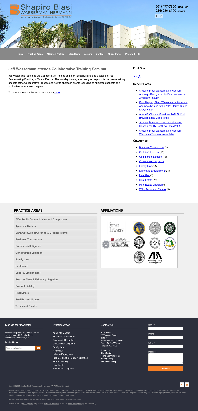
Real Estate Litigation (151, 184)
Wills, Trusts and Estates (152, 189)
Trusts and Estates (26, 306)
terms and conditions (51, 403)
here (57, 92)
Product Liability (25, 286)
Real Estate (145, 180)
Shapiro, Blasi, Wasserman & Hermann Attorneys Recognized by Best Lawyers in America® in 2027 (162, 94)
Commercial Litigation (151, 156)
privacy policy (27, 403)
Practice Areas (61, 325)
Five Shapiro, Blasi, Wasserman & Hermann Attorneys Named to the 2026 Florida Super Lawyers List (163, 106)
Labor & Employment (27, 272)
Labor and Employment (152, 170)
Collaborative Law (149, 152)
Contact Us (107, 325)
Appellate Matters (25, 226)
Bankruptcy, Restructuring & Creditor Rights (41, 232)
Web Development (75, 403)
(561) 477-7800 (113, 343)
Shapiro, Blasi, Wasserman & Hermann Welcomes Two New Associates (160, 132)
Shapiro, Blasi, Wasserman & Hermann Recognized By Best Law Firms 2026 (160, 124)
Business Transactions (151, 147)
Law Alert (144, 175)
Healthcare (21, 266)
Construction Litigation (151, 161)
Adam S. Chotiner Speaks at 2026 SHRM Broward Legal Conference (162, 115)
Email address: (11, 342)
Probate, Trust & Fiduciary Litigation (36, 279)
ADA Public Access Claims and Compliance (41, 219)
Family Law (145, 166)
